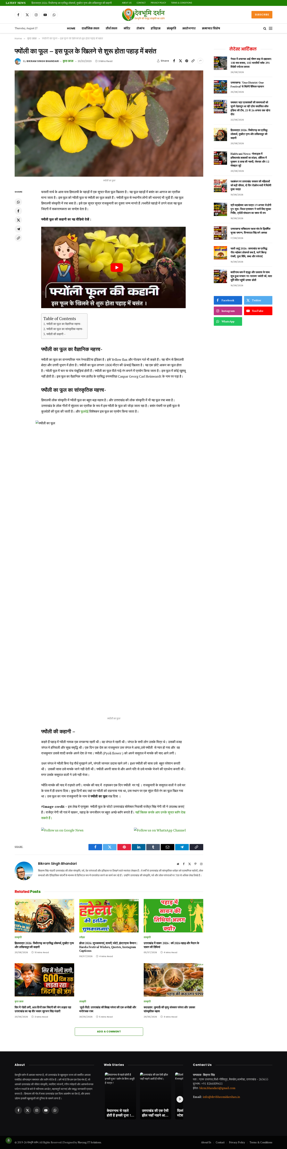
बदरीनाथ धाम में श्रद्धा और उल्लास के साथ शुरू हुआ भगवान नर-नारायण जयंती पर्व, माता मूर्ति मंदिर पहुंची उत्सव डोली (251, 276)
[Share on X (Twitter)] (180, 61)
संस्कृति (171, 28)
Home (71, 28)
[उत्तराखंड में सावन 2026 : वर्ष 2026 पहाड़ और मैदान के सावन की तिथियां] (173, 915)
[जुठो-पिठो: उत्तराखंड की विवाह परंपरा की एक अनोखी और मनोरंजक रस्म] (109, 980)
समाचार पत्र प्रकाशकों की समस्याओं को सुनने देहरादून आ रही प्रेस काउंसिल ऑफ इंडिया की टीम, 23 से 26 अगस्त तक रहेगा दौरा (250, 108)
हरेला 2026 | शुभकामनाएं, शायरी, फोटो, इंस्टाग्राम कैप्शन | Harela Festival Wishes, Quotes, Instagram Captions (108, 947)
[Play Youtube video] (116, 267)
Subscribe (262, 14)
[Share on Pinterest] (187, 61)
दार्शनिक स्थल (90, 28)
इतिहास (155, 28)
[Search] (265, 28)
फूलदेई (84, 411)
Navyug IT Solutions (89, 1142)
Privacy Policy (158, 2)
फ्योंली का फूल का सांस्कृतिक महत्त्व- (64, 329)
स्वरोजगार (189, 28)
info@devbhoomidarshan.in (221, 1097)
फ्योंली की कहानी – (56, 334)
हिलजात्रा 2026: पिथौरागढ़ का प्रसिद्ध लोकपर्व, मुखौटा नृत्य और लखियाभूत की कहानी (71, 3)
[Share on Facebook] (174, 61)
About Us (127, 2)
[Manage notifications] (8, 1140)
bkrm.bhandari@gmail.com (217, 1088)
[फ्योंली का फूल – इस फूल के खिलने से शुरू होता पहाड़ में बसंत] (109, 123)
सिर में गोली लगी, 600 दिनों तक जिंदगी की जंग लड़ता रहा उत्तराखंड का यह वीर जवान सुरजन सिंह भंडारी (43, 1009)
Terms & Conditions (181, 2)
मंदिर (127, 28)
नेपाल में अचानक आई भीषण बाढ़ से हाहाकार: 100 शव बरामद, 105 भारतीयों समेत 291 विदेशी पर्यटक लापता (251, 62)
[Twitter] (18, 220)
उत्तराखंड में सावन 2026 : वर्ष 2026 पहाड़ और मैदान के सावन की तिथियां (171, 945)
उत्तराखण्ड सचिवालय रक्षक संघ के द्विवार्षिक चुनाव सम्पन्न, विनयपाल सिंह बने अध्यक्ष (250, 230)
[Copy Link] (193, 61)
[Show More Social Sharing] (200, 61)
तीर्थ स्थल (111, 28)
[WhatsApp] (18, 202)
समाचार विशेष (211, 28)
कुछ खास (68, 61)
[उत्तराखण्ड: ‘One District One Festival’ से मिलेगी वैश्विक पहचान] (220, 87)
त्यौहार (82, 937)
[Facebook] (18, 211)
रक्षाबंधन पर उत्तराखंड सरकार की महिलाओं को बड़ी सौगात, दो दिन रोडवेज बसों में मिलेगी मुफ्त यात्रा (251, 185)
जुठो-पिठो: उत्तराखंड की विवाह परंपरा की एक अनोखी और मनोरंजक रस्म (107, 1009)
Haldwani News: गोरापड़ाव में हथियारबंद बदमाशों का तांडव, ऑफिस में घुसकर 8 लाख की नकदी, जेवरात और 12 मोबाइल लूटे (250, 159)
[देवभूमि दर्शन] (143, 14)
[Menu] (270, 28)
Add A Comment (109, 1031)
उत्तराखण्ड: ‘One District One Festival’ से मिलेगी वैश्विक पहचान (247, 84)
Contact (141, 2)
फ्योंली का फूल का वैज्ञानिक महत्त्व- (63, 324)
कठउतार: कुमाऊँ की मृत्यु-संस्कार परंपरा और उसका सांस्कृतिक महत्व (169, 1009)
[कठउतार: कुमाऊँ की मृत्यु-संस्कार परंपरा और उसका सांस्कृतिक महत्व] (173, 980)
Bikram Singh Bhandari (43, 61)
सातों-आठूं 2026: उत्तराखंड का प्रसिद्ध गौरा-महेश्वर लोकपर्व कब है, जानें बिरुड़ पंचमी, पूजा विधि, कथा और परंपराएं (249, 252)
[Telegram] (18, 229)
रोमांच (140, 28)
